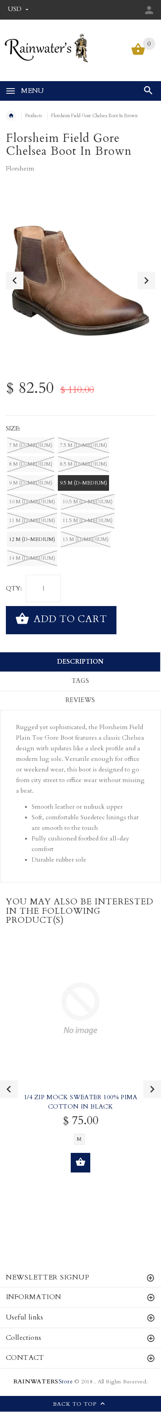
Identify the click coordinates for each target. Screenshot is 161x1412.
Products (33, 116)
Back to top (75, 1404)
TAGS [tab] (80, 681)
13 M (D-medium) (86, 539)
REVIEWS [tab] (80, 700)
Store (43, 1382)
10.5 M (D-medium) (88, 501)
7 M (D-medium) (30, 445)
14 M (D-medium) (32, 558)
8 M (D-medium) (30, 464)
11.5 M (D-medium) (88, 520)
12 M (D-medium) (32, 539)
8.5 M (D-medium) (83, 464)
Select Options (80, 1162)
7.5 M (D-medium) (83, 445)
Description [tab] (80, 661)
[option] (80, 280)
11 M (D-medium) (32, 520)
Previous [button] (14, 280)
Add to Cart (69, 619)
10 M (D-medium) (32, 501)
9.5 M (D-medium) (83, 482)
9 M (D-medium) (30, 482)
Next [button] (146, 280)
